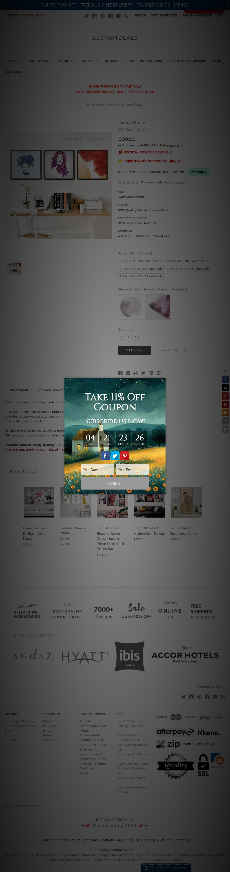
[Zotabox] (163, 490)
